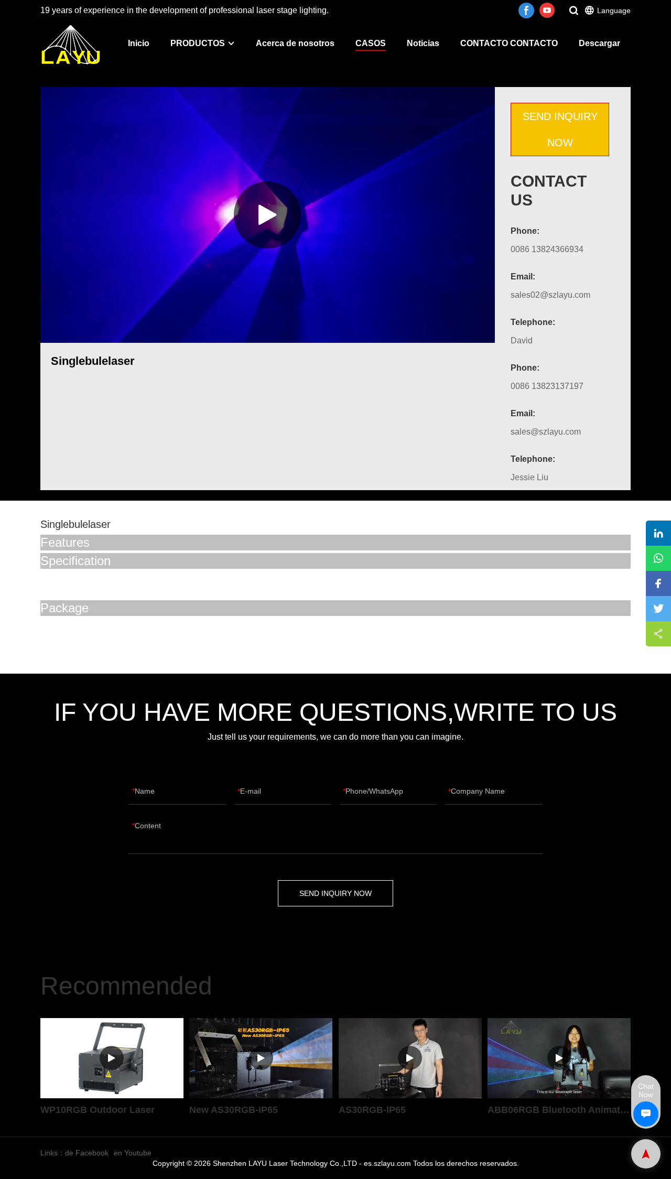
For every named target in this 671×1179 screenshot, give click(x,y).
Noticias (423, 43)
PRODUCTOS (197, 43)
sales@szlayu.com (546, 431)
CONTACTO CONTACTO (509, 43)
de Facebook (87, 1153)
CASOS (370, 43)
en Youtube (132, 1153)
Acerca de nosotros (295, 43)
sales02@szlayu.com (550, 294)
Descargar (599, 43)
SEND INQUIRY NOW (560, 129)
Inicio (138, 43)
